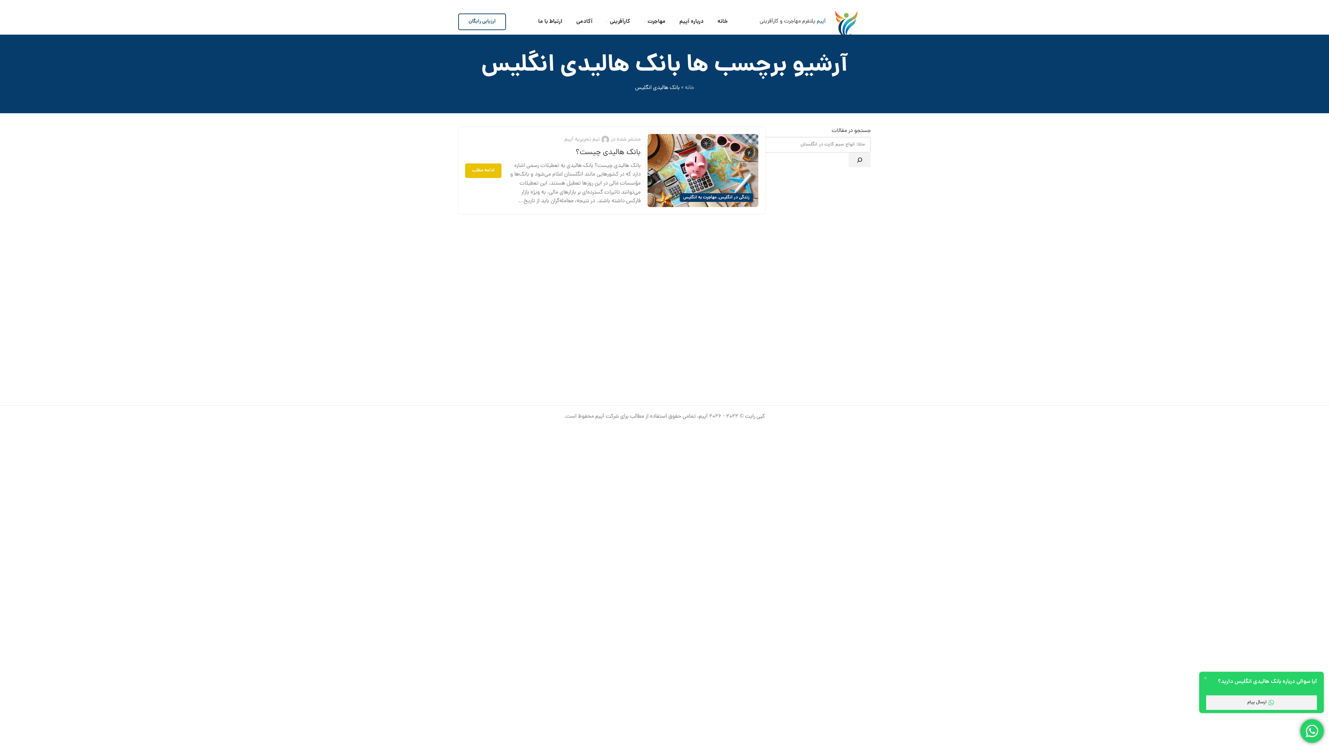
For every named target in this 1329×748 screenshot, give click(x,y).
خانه (689, 88)
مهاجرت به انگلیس (700, 197)
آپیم (821, 21)
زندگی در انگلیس (734, 197)
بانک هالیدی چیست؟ (608, 153)
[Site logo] (846, 21)
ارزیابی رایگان (482, 21)
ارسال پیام (1257, 702)
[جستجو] (860, 160)
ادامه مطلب (483, 170)
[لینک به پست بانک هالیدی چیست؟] (703, 170)
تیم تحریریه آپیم (582, 139)
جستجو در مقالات (851, 131)
